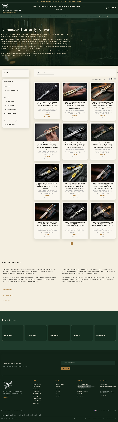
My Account (80, 396)
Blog (65, 6)
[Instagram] (108, 8)
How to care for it (7, 295)
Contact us (103, 395)
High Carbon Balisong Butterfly (11, 90)
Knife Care (58, 389)
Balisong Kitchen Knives (9, 124)
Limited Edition (37, 400)
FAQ (84, 6)
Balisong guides (7, 289)
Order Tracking (81, 389)
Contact (59, 9)
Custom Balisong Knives (10, 113)
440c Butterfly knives (9, 94)
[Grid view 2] (109, 79)
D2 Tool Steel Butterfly (9, 101)
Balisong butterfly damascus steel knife (13, 117)
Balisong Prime (7, 86)
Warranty (79, 393)
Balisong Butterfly (8, 97)
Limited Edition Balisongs (10, 109)
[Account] (111, 8)
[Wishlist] (113, 8)
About (78, 6)
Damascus (36, 391)
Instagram (5, 397)
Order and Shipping (82, 386)
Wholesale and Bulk (82, 384)
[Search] (106, 8)
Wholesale (71, 6)
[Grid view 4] (115, 79)
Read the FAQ (6, 300)
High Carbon (36, 386)
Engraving (57, 391)
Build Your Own (37, 384)
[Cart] (115, 8)
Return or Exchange (82, 391)
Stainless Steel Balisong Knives (11, 120)
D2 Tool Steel (36, 389)
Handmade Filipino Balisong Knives (9, 12)
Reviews (41, 6)
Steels (47, 6)
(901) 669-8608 (103, 384)
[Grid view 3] (112, 79)
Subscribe (65, 368)
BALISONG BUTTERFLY (10, 10)
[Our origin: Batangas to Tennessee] (20, 10)
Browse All (36, 403)
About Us (57, 396)
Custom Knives (37, 398)
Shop (34, 6)
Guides (61, 6)
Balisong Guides (59, 384)
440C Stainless (37, 393)
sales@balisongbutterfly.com (108, 386)
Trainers (54, 6)
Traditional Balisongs (9, 105)
